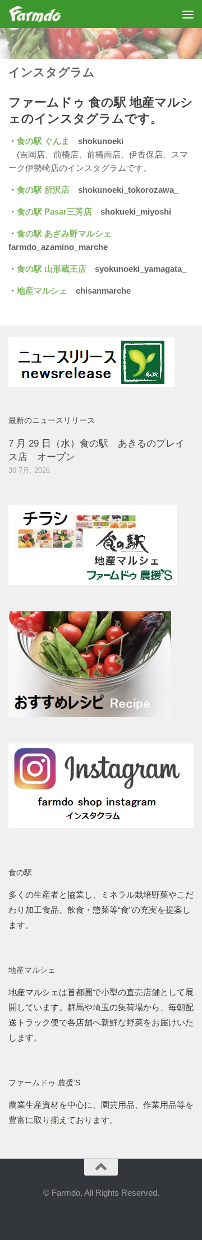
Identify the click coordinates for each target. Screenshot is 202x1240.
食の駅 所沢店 (43, 189)
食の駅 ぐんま (43, 141)
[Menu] (188, 14)
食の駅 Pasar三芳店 (54, 211)
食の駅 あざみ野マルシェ (64, 233)
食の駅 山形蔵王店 (51, 268)
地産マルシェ (42, 290)
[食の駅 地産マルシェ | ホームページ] (43, 14)
